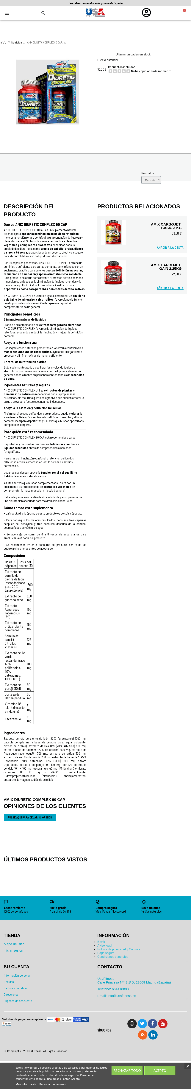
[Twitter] (142, 1023)
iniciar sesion (13, 950)
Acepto (160, 1070)
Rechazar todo (127, 1070)
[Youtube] (162, 1023)
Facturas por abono (16, 988)
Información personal (17, 975)
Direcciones (11, 994)
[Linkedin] (153, 1035)
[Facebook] (152, 1023)
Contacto (109, 966)
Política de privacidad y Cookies (118, 949)
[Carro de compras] (182, 13)
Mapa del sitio (14, 944)
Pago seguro (105, 953)
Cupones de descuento (18, 1001)
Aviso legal (104, 945)
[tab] (142, 966)
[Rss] (142, 1035)
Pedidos (9, 982)
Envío (101, 941)
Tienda (12, 935)
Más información (26, 1084)
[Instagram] (132, 1023)
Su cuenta (16, 966)
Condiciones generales (112, 956)
